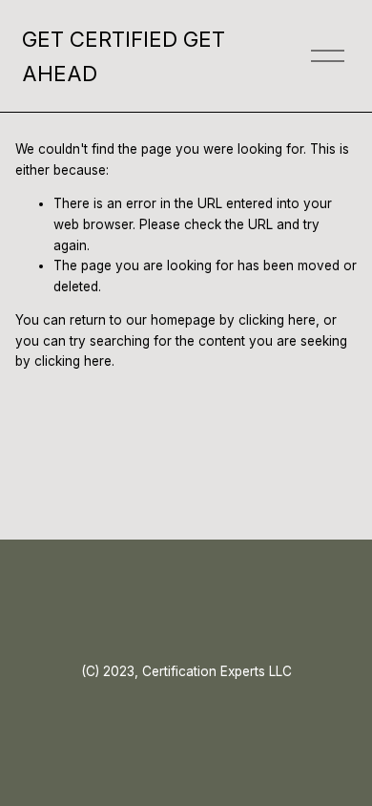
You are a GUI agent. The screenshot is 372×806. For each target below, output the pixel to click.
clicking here (277, 320)
